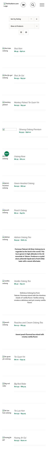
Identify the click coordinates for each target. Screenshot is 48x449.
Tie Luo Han (19, 411)
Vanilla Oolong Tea (22, 281)
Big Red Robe (20, 384)
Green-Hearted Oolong (24, 183)
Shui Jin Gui (19, 75)
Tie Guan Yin (19, 357)
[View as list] (26, 32)
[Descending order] (36, 19)
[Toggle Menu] (42, 4)
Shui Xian (18, 48)
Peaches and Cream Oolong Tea (28, 322)
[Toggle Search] (32, 4)
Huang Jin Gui (20, 438)
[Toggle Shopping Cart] (23, 4)
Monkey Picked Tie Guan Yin (26, 102)
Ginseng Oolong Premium (30, 129)
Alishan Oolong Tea (22, 237)
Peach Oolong (20, 210)
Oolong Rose (19, 156)
